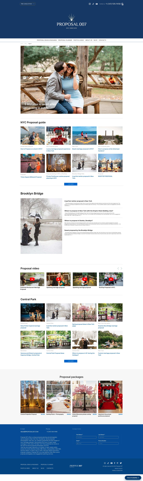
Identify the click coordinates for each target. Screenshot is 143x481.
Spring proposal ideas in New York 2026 (83, 325)
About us (88, 40)
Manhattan (24, 350)
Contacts (102, 40)
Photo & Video (79, 40)
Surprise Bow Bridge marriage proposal (107, 326)
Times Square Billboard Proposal (31, 177)
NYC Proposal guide (52, 146)
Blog (95, 40)
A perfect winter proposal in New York (83, 177)
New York (75, 146)
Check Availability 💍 (133, 477)
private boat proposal (27, 146)
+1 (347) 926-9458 (113, 4)
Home (22, 43)
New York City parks (104, 323)
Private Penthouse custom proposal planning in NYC (57, 177)
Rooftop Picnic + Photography (55, 414)
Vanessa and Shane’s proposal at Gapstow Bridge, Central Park (31, 354)
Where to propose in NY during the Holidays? (83, 354)
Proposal (23, 174)
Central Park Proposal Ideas (55, 353)
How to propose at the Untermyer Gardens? (109, 150)
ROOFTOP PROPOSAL (105, 176)
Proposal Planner (65, 40)
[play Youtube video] (32, 279)
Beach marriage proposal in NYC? (83, 149)
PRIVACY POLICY (118, 468)
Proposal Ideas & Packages (47, 40)
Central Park (24, 323)
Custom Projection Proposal (29, 414)
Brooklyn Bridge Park (78, 174)
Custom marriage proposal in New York (109, 354)
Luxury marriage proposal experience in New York (58, 150)
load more (71, 184)
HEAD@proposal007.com (29, 431)
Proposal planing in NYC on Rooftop (56, 174)
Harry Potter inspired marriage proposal (30, 326)
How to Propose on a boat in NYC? (31, 149)
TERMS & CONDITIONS (117, 470)
